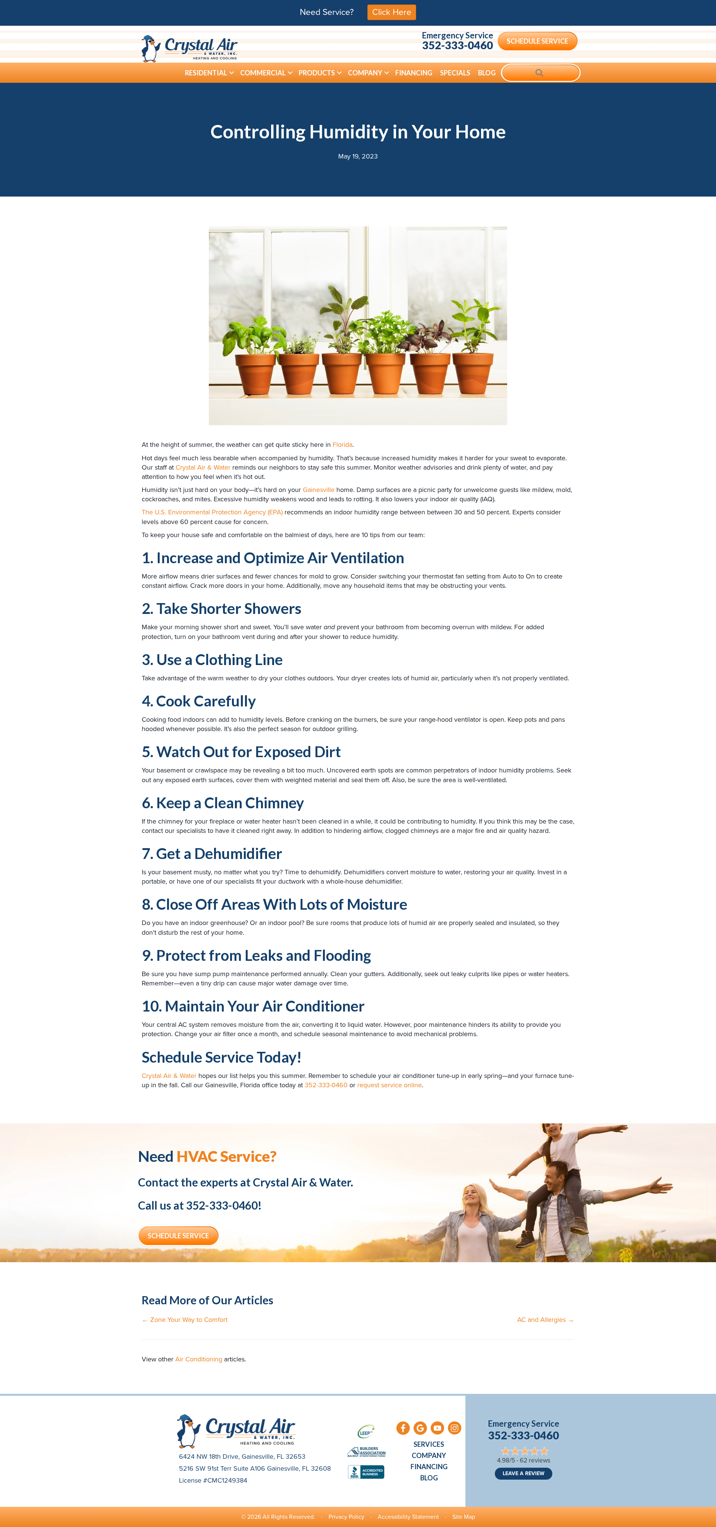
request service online (389, 1085)
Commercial (263, 73)
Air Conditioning (198, 1359)
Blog (487, 73)
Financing (413, 73)
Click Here (391, 12)
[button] (231, 73)
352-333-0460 (457, 44)
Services (429, 1444)
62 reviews (535, 1460)
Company (365, 73)
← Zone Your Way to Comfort (184, 1319)
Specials (455, 73)
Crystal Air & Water (203, 467)
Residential (206, 73)
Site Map (463, 1516)
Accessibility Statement (408, 1516)
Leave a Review (523, 1473)
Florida (342, 444)
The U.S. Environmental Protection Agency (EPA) (212, 512)
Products (317, 73)
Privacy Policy (346, 1516)
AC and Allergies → (545, 1319)
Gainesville (319, 490)
